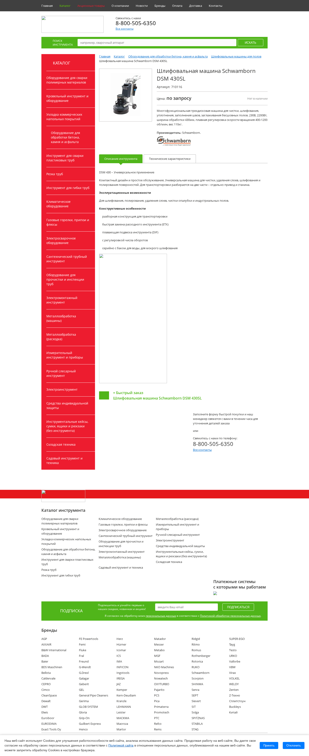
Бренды (159, 6)
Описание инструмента (120, 159)
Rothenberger (201, 656)
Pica (156, 701)
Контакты (215, 6)
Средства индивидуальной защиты (67, 405)
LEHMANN (123, 707)
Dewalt (46, 701)
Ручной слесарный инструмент (61, 373)
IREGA (120, 678)
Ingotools (122, 673)
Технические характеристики (169, 159)
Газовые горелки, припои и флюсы (67, 222)
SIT (194, 707)
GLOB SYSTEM (88, 707)
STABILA (197, 724)
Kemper (121, 690)
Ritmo (196, 644)
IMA (119, 661)
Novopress (161, 673)
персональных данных (161, 616)
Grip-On (84, 718)
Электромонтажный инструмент (61, 300)
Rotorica (197, 661)
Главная (47, 6)
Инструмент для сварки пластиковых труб (64, 157)
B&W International (53, 650)
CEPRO (46, 684)
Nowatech (161, 678)
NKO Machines (164, 667)
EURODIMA (49, 724)
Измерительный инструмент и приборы (64, 355)
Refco (158, 724)
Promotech (161, 712)
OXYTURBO (161, 684)
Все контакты (124, 29)
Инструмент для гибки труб (67, 188)
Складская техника (61, 444)
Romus (196, 650)
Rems (158, 729)
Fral (81, 656)
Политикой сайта (120, 745)
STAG (195, 729)
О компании (120, 6)
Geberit (84, 684)
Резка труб (54, 174)
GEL (81, 690)
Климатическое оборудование (58, 203)
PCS (156, 695)
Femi (82, 644)
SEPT (195, 695)
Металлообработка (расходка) (61, 336)
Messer (159, 644)
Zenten (234, 690)
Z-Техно (234, 695)
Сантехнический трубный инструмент (66, 258)
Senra (195, 690)
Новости (142, 6)
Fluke (82, 650)
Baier (44, 661)
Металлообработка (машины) (61, 318)
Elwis (44, 712)
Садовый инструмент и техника (64, 460)
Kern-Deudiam (126, 695)
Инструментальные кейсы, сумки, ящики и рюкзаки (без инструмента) (67, 426)
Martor (121, 729)
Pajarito (159, 690)
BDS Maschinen (51, 667)
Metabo (159, 650)
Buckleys (235, 707)
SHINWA (197, 684)
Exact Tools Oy (51, 729)
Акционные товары (91, 6)
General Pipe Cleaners (93, 695)
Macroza (122, 724)
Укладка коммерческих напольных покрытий (64, 116)
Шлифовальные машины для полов (236, 56)
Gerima (84, 701)
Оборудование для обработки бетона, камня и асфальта (65, 137)
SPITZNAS (198, 718)
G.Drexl (84, 673)
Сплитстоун (237, 701)
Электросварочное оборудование (61, 240)
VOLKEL (234, 678)
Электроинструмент (62, 389)
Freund (84, 661)
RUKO (196, 667)
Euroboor (47, 718)
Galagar (84, 678)
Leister (121, 712)
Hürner (121, 644)
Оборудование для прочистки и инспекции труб (65, 279)
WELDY (234, 684)
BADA (45, 656)
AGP (44, 639)
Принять (269, 745)
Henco (83, 729)
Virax (232, 673)
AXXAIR (46, 644)
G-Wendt (85, 667)
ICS (118, 656)
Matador (160, 639)
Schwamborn (200, 673)
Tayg (232, 644)
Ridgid (196, 639)
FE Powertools (88, 639)
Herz (119, 639)
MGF (157, 656)
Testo (233, 650)
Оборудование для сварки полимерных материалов (66, 80)
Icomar (121, 650)
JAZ (118, 684)
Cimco (45, 690)
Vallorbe (234, 661)
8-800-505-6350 (136, 23)
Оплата (177, 6)
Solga (195, 712)
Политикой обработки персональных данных (230, 616)
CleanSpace (49, 695)
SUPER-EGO (237, 639)
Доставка (195, 6)
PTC (156, 718)
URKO (233, 656)
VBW (232, 667)
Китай (233, 712)
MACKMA (122, 718)
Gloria (83, 712)
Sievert (196, 701)
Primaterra (161, 707)
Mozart (159, 661)
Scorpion (198, 678)
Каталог (65, 6)
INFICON (122, 667)
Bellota (46, 673)
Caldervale (48, 678)
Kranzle (121, 701)
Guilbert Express (90, 724)
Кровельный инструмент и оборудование (67, 98)
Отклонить (293, 745)
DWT (44, 707)
